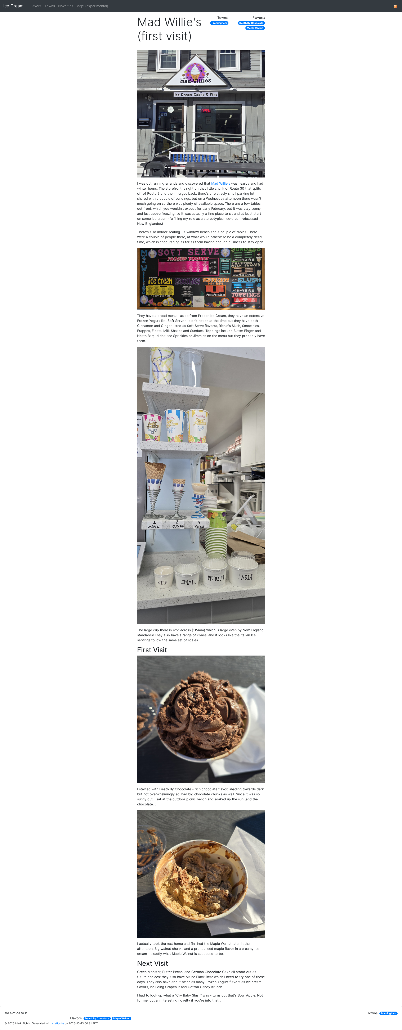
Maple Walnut (255, 28)
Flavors (35, 6)
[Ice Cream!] (395, 6)
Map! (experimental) (92, 6)
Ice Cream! (14, 5)
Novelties (65, 6)
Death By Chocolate (251, 22)
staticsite (58, 1023)
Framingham (219, 22)
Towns (50, 6)
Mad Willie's (220, 183)
